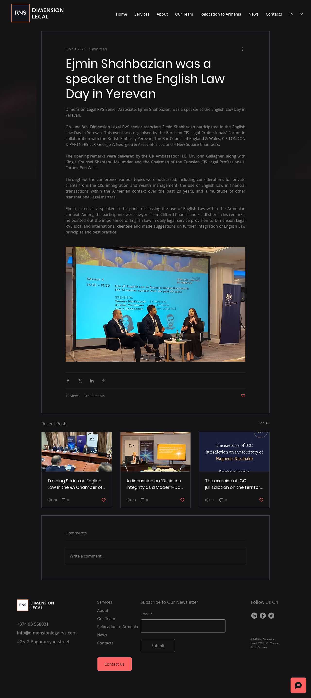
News (102, 635)
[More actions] (242, 49)
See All (264, 423)
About (102, 610)
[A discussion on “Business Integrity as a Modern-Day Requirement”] (156, 452)
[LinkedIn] (254, 616)
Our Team (106, 618)
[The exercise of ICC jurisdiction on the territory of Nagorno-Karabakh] (234, 452)
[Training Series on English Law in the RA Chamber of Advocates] (77, 452)
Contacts (105, 643)
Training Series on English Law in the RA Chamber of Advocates (75, 484)
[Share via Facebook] (68, 380)
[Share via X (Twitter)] (80, 380)
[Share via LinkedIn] (91, 380)
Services (104, 602)
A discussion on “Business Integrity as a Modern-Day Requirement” (154, 484)
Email (145, 614)
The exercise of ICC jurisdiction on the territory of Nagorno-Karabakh (234, 484)
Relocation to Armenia (117, 626)
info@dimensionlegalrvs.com (47, 633)
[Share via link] (103, 380)
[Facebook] (263, 616)
